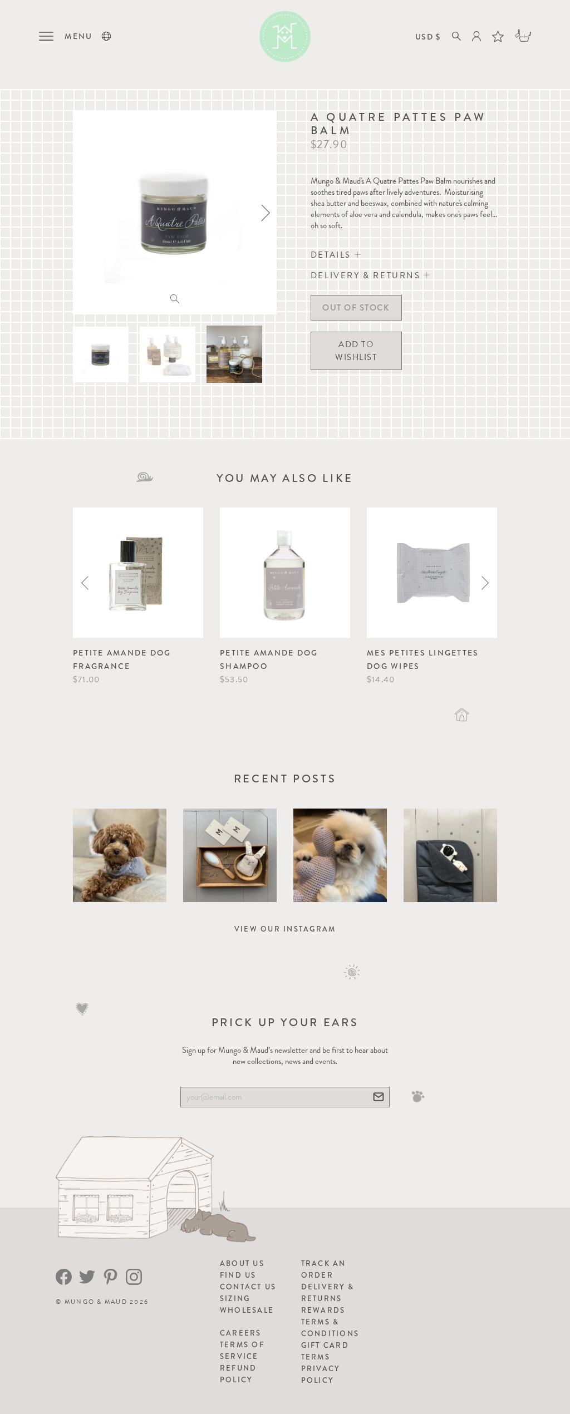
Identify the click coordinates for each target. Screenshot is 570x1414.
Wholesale (247, 1310)
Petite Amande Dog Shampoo (269, 659)
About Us (242, 1263)
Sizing (235, 1298)
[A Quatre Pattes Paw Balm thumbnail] (101, 354)
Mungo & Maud (96, 1302)
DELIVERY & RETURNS (367, 275)
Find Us (238, 1275)
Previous (85, 583)
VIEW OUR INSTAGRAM (285, 929)
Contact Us (248, 1287)
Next (485, 583)
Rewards (323, 1310)
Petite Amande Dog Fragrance (122, 659)
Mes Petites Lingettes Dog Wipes (423, 659)
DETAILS (333, 255)
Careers (241, 1333)
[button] (106, 36)
